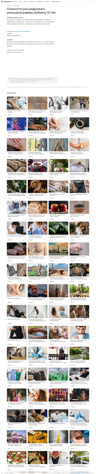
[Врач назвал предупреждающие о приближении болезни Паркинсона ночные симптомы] (37, 377)
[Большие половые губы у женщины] (16, 106)
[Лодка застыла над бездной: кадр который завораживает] (58, 377)
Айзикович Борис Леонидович (21, 31)
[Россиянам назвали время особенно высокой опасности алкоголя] (58, 273)
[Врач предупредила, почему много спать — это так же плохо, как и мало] (79, 169)
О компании (6, 473)
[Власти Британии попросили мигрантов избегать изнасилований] (58, 252)
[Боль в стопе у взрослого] (16, 294)
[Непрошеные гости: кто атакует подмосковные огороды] (79, 315)
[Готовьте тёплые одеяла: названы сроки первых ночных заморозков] (16, 189)
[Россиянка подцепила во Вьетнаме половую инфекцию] (37, 148)
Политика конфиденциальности (88, 473)
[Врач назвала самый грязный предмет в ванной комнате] (58, 294)
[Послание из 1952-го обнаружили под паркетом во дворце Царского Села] (37, 106)
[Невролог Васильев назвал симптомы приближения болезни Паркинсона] (79, 461)
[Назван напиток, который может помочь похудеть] (79, 231)
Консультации (10, 5)
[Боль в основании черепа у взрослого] (16, 419)
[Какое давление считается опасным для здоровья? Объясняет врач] (58, 106)
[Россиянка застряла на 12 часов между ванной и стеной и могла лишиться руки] (37, 356)
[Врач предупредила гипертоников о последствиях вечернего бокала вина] (58, 335)
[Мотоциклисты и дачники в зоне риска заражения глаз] (37, 273)
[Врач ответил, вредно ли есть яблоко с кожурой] (58, 210)
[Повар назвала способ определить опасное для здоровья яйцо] (79, 148)
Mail (2, 473)
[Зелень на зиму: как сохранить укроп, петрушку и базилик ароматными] (79, 356)
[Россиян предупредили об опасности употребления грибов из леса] (79, 273)
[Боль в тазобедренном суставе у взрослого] (79, 189)
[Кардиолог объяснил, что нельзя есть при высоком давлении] (37, 189)
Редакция (44, 473)
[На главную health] (7, 1)
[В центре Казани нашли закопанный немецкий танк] (16, 273)
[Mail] (2, 1)
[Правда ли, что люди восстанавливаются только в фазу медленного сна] (37, 461)
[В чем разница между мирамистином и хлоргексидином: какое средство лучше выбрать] (58, 315)
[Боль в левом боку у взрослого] (58, 419)
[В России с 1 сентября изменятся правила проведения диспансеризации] (16, 210)
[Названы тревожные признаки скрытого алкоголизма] (16, 356)
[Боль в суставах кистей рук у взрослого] (79, 252)
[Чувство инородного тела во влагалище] (58, 189)
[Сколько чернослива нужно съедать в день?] (79, 210)
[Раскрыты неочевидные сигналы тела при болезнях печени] (58, 127)
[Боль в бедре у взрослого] (16, 335)
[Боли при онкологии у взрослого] (16, 231)
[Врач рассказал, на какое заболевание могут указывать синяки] (58, 148)
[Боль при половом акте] (16, 315)
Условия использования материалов (54, 473)
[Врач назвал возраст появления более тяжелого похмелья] (37, 294)
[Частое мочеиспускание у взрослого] (58, 461)
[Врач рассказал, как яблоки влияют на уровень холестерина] (37, 127)
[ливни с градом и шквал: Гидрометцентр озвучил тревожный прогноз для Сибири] (58, 440)
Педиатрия (16, 5)
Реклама (11, 473)
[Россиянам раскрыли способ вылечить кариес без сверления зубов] (79, 440)
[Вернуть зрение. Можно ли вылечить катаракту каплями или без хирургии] (37, 398)
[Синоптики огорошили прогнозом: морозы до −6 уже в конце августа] (58, 356)
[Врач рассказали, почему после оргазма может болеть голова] (37, 210)
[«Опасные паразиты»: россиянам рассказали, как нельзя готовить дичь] (16, 252)
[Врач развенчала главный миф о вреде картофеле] (37, 419)
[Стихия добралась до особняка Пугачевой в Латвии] (16, 127)
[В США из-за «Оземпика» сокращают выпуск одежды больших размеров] (16, 377)
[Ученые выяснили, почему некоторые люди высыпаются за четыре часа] (37, 315)
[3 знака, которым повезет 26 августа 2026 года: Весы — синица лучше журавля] (79, 398)
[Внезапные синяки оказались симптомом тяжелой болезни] (16, 148)
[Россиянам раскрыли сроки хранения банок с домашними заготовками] (58, 398)
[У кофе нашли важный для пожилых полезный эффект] (79, 127)
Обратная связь (65, 473)
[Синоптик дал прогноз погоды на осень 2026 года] (79, 106)
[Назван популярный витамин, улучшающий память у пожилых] (79, 294)
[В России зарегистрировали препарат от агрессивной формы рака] (79, 419)
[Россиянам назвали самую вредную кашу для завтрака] (37, 169)
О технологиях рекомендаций (75, 473)
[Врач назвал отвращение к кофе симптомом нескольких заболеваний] (79, 335)
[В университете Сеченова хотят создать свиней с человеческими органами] (16, 169)
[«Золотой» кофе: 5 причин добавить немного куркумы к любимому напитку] (37, 440)
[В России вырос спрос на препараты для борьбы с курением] (37, 231)
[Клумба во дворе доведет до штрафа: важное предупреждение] (58, 169)
